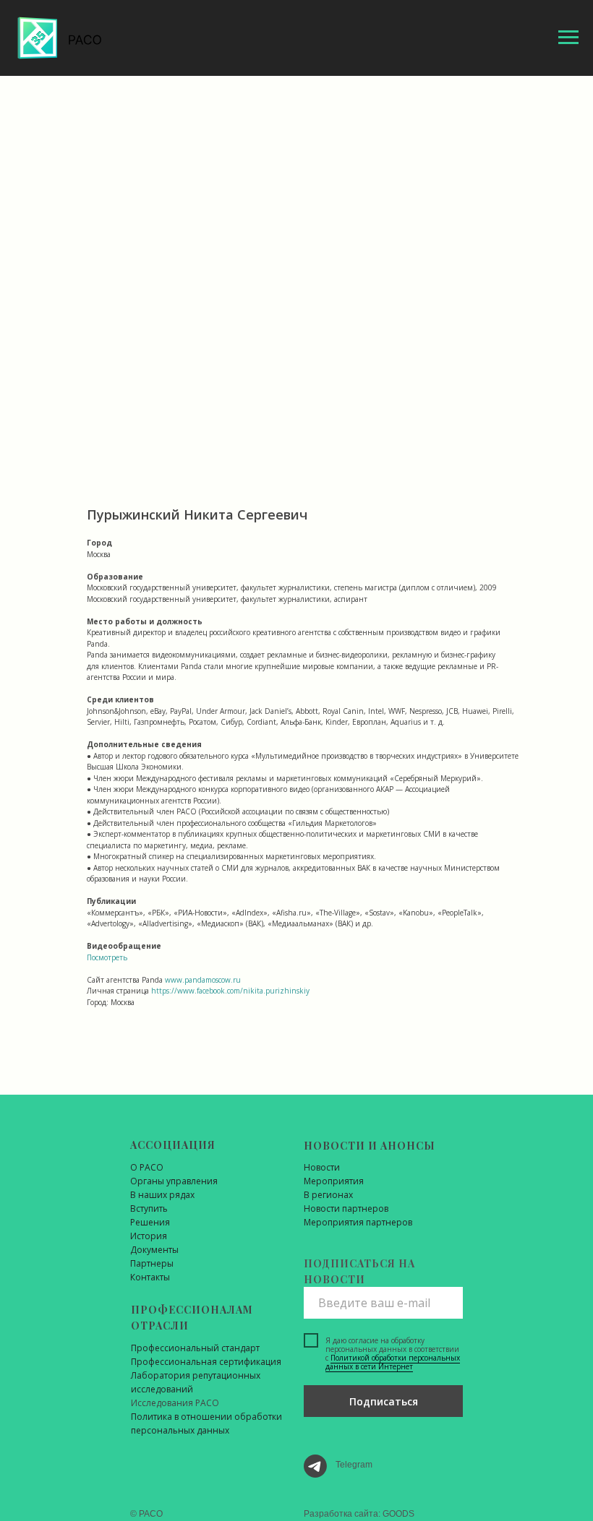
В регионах (328, 1195)
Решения (150, 1222)
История (148, 1236)
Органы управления (174, 1181)
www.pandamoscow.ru (203, 980)
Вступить (149, 1208)
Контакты (150, 1277)
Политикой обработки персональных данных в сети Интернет (392, 1362)
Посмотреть (107, 957)
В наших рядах (162, 1195)
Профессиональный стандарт (195, 1348)
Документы (154, 1250)
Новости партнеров (346, 1208)
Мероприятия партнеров (358, 1222)
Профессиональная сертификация (206, 1362)
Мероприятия (334, 1181)
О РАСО (146, 1167)
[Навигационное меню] (568, 37)
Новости (322, 1167)
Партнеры (152, 1263)
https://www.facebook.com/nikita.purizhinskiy (230, 991)
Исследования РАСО (175, 1403)
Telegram (354, 1465)
